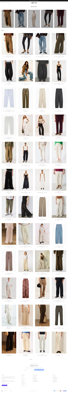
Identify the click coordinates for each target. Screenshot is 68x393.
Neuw (25, 164)
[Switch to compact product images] (3, 30)
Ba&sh (25, 137)
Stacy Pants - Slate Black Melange (59, 56)
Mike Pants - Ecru (25, 138)
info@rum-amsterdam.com (35, 381)
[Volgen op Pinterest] (5, 388)
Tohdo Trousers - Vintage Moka (9, 56)
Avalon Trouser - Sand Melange (9, 246)
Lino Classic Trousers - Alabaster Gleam (26, 246)
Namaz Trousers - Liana (9, 165)
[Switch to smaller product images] (2, 30)
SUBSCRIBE (39, 369)
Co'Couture (25, 218)
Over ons (22, 376)
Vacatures (22, 377)
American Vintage (9, 137)
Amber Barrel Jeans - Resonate (25, 165)
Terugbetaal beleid (23, 382)
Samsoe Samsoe (59, 327)
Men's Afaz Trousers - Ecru (59, 192)
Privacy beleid (23, 381)
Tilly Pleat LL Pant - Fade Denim (59, 246)
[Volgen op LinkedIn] (9, 388)
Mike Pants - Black (42, 138)
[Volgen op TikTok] (7, 388)
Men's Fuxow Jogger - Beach (42, 165)
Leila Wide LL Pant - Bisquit (42, 219)
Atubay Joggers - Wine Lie (59, 138)
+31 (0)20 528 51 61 (35, 380)
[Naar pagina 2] (37, 358)
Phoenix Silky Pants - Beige (26, 328)
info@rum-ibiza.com (55, 381)
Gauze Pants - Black (9, 192)
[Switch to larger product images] (1, 30)
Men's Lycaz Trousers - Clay (9, 219)
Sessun (59, 354)
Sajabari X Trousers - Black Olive (59, 328)
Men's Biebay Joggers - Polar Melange (42, 246)
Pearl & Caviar (9, 191)
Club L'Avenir (42, 327)
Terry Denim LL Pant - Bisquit (59, 219)
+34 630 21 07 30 (55, 380)
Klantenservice (23, 384)
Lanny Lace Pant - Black (25, 219)
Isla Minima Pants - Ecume (59, 355)
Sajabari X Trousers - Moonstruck (42, 355)
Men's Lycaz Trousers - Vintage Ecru (9, 138)
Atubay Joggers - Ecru (25, 355)
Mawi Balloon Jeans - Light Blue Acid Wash (42, 56)
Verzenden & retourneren (24, 383)
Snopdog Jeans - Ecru (9, 328)
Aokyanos (26, 327)
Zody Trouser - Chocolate (42, 328)
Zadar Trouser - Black (9, 355)
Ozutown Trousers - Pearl (59, 165)
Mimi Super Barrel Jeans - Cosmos (26, 192)
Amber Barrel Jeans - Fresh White (42, 192)
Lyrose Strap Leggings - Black (25, 56)
